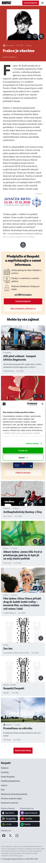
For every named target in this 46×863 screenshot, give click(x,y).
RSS (2, 790)
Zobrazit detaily (32, 443)
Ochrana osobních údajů (11, 798)
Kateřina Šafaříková (10, 57)
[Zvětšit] (23, 24)
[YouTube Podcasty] (30, 818)
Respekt (6, 693)
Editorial (9, 725)
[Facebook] (4, 837)
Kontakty (5, 772)
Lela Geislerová (8, 653)
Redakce (4, 768)
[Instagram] (17, 837)
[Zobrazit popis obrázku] (35, 36)
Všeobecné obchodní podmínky (14, 794)
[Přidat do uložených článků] (40, 345)
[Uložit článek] (29, 36)
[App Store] (9, 813)
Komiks (5, 645)
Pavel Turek (7, 563)
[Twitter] (10, 837)
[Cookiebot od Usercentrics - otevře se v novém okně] (28, 403)
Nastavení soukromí (9, 803)
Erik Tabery (7, 740)
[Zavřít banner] (42, 404)
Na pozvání (10, 45)
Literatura (6, 508)
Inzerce (4, 785)
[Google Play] (9, 818)
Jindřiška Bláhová (9, 613)
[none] (41, 36)
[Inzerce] (23, 201)
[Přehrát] (35, 396)
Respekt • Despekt (9, 685)
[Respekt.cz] (6, 2)
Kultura (5, 548)
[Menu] (42, 3)
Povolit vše (23, 451)
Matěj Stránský (8, 371)
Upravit (22, 457)
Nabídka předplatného (10, 781)
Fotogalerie (7, 353)
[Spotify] (30, 824)
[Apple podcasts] (30, 813)
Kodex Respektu (8, 777)
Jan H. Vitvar (7, 516)
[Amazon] (9, 824)
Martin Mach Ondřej (22, 653)
